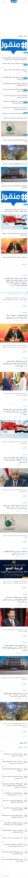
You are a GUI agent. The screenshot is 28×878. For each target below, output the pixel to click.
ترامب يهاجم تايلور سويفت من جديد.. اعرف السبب (14, 838)
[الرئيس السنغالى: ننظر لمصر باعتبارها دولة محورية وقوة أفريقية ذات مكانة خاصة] (14, 381)
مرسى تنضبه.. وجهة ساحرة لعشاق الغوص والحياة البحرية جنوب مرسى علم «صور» (14, 762)
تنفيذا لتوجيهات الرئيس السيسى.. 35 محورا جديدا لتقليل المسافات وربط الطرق (15, 801)
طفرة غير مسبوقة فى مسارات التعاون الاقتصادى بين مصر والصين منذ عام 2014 (14, 599)
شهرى (20, 747)
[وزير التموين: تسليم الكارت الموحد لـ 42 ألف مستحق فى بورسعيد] (14, 64)
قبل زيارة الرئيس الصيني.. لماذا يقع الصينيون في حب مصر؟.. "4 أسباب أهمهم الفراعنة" (15, 793)
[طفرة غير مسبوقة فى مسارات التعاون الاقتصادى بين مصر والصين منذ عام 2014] (14, 617)
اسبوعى (25, 747)
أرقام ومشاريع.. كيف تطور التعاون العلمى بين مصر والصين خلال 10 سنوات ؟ (14, 234)
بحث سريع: (24, 264)
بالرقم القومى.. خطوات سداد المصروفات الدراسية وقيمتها (15, 257)
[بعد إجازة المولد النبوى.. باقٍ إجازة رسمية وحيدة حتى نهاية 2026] (14, 128)
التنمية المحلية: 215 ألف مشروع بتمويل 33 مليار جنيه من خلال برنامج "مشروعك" (15, 96)
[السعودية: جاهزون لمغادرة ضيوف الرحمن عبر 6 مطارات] (14, 113)
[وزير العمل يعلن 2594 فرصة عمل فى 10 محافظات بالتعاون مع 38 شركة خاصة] (14, 477)
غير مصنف (24, 275)
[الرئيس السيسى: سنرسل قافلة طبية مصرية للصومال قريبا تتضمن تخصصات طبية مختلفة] (14, 102)
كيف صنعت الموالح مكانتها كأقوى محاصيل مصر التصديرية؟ (14, 163)
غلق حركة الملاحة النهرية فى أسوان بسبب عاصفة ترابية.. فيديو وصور (14, 777)
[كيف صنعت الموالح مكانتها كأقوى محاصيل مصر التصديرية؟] (14, 152)
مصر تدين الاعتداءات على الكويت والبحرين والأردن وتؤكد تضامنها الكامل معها (14, 852)
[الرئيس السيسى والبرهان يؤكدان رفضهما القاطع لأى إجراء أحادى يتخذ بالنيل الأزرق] (14, 78)
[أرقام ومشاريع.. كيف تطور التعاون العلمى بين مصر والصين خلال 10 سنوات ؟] (14, 222)
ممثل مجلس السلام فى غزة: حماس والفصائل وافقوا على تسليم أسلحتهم (15, 754)
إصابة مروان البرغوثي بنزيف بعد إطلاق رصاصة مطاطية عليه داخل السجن (15, 808)
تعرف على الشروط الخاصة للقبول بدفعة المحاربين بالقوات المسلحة (14, 860)
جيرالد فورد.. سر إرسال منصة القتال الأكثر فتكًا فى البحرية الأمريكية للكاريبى (14, 831)
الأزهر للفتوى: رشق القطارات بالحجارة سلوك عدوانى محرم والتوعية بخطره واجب (15, 845)
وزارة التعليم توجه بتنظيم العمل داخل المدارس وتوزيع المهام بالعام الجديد (14, 186)
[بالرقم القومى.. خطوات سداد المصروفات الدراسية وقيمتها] (14, 246)
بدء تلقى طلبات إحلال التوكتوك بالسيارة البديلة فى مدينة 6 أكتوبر (14, 769)
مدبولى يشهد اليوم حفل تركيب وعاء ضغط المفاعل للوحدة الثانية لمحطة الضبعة (14, 816)
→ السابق (25, 736)
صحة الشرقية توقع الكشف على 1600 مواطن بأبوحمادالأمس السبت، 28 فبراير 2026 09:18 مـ (15, 823)
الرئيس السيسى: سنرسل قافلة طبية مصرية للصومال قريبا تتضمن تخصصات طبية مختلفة (14, 108)
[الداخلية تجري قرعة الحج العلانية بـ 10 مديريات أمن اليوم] (14, 569)
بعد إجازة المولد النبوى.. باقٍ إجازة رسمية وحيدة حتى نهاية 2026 (15, 140)
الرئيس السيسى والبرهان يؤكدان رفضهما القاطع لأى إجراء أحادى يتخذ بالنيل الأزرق (15, 84)
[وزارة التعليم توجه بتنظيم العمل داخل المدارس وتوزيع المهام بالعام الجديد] (14, 174)
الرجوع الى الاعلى (5, 876)
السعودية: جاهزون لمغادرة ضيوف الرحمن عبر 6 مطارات (15, 117)
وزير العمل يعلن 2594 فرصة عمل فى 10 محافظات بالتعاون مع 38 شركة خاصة (15, 460)
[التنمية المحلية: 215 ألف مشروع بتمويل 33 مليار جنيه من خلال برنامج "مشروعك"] (14, 90)
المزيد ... (24, 305)
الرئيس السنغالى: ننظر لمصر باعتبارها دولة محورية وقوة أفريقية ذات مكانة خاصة (15, 363)
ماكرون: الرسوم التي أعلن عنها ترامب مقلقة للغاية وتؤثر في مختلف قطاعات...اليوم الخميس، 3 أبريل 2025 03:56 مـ (14, 58)
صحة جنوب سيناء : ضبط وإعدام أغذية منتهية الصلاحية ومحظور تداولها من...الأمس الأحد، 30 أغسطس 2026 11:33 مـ (14, 210)
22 (3, 736)
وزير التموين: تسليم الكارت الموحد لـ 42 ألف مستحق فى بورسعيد (15, 70)
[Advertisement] (14, 18)
